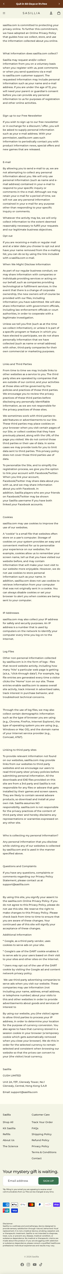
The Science (10, 1146)
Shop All (8, 1122)
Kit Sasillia (9, 1128)
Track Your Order (42, 1122)
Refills (6, 1134)
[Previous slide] (4, 4)
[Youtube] (35, 1264)
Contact (37, 1158)
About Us (8, 1140)
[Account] (51, 13)
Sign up (48, 1180)
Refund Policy (40, 1140)
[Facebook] (22, 1264)
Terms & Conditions (44, 1152)
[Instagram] (28, 1264)
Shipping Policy (42, 1134)
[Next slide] (59, 4)
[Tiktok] (41, 1264)
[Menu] (4, 13)
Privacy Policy (40, 1146)
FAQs (35, 1128)
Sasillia (35, 1256)
